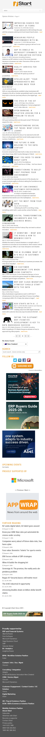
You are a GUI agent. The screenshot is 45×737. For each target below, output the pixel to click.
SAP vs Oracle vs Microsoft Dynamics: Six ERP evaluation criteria (28, 52)
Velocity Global (8, 646)
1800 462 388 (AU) (9, 730)
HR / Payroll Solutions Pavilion (14, 701)
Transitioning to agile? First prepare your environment (27, 172)
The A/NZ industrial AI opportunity (16, 584)
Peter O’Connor (14, 292)
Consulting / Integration (11, 670)
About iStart (7, 711)
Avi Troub (13, 89)
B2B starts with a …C (26, 304)
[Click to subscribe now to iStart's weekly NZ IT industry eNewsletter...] (22, 366)
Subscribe (6, 713)
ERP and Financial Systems (12, 631)
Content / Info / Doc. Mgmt (12, 663)
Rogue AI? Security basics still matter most (19, 578)
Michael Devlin (31, 42)
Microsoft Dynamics (10, 639)
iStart (4, 696)
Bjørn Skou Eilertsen (28, 103)
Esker (4, 658)
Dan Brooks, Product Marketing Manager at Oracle (24, 274)
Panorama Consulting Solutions (21, 57)
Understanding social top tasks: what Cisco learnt (27, 128)
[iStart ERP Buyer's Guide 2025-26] (22, 415)
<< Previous (19, 490)
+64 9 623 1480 (8, 725)
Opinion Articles (8, 16)
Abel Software (8, 634)
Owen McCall (14, 177)
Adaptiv (5, 672)
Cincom (5, 665)
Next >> (27, 490)
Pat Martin (25, 206)
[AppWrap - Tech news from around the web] (22, 506)
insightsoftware (8, 651)
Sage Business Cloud (10, 641)
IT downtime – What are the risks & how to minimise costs (27, 235)
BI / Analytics (7, 649)
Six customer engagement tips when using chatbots (27, 269)
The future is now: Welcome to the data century (26, 145)
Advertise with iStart (10, 716)
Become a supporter (10, 718)
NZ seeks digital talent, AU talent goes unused (20, 526)
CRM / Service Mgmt (10, 677)
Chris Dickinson (15, 240)
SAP (4, 644)
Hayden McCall (27, 71)
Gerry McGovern (16, 133)
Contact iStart (8, 721)
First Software (8, 636)
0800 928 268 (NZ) (9, 728)
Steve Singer (14, 150)
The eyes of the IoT (25, 101)
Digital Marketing (8, 694)
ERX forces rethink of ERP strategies (17, 556)
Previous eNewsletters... (36, 370)
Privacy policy (7, 723)
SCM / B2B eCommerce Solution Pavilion (18, 704)
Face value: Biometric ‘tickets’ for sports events (21, 550)
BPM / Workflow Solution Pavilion (15, 656)
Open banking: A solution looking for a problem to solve (27, 113)
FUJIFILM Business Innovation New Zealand (18, 675)
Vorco (5, 691)
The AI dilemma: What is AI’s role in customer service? (27, 254)
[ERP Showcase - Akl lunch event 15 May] (22, 386)
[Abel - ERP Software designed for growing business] (18, 432)
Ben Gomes (30, 28)
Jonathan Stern (26, 191)
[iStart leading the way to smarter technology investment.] (22, 5)
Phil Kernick (13, 118)
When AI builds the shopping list (15, 562)
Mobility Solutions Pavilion (12, 708)
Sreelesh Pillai (14, 259)
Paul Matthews (26, 162)
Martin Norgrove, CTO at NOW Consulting (23, 327)
